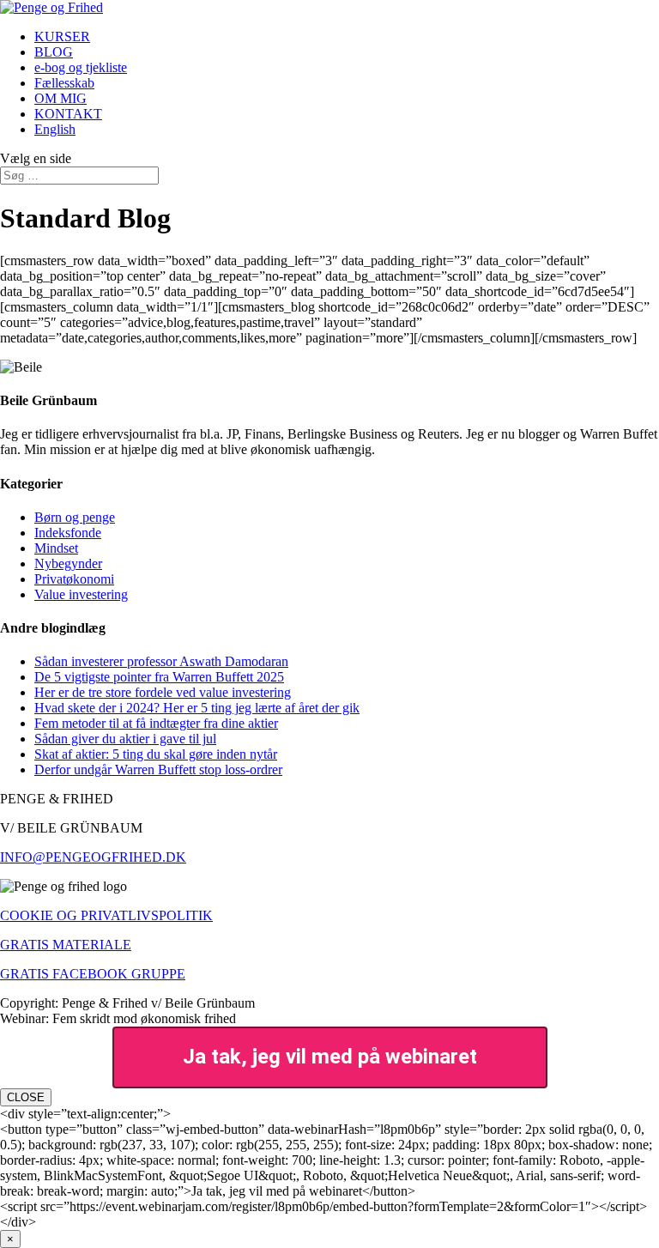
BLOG (53, 52)
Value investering (81, 594)
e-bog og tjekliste (80, 67)
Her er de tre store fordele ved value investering (162, 692)
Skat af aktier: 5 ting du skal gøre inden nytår (155, 754)
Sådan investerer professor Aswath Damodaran (161, 661)
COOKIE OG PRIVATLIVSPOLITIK (106, 915)
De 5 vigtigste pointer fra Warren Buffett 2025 (159, 676)
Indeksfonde (67, 532)
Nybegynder (68, 563)
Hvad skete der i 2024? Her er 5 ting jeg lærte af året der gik (197, 707)
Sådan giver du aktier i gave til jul (125, 738)
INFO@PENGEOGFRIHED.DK (93, 857)
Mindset (56, 548)
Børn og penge (74, 517)
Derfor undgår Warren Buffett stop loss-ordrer (158, 769)
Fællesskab (64, 83)
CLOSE (26, 1097)
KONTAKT (68, 113)
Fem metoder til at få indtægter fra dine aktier (156, 723)
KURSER (62, 36)
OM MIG (60, 98)
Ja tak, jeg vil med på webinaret (330, 1057)
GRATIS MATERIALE (65, 944)
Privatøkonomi (74, 579)
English (55, 129)
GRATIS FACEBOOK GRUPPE (92, 973)
